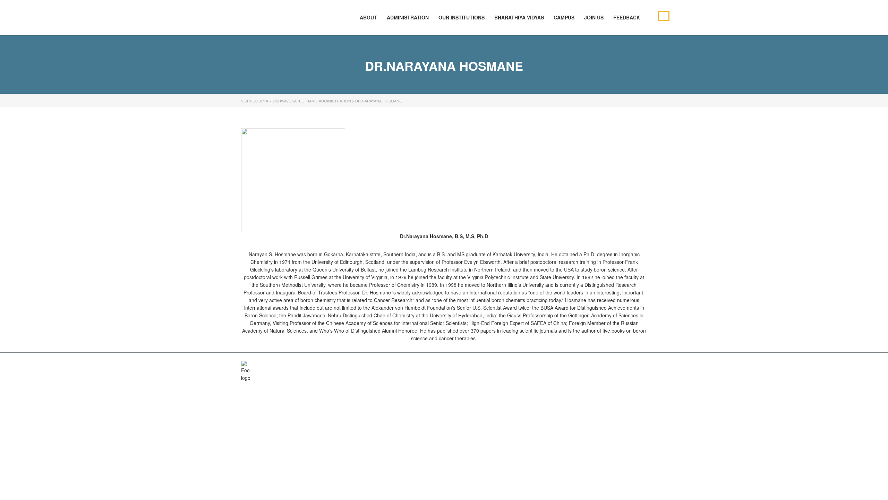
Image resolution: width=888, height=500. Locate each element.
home (506, 365)
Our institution (559, 365)
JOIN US (594, 17)
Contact (620, 365)
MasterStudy (298, 364)
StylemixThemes (388, 364)
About (527, 365)
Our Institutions (461, 17)
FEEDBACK (626, 17)
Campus (564, 17)
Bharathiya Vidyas (519, 17)
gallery (593, 365)
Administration (408, 17)
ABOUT (368, 17)
